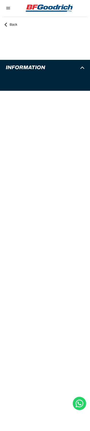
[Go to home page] (49, 8)
